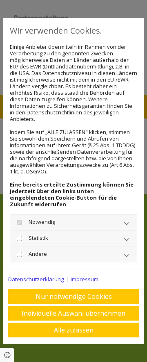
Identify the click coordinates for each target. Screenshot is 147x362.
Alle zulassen (74, 330)
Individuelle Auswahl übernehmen (73, 313)
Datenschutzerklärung (36, 279)
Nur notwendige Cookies (74, 296)
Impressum (84, 279)
